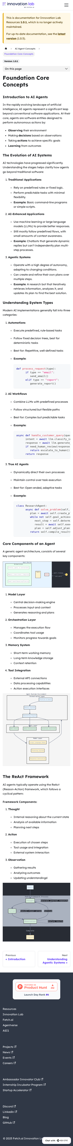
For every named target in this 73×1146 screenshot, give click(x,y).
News (6, 1052)
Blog (6, 1117)
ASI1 (6, 1030)
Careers (8, 1063)
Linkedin (8, 1111)
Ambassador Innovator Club (21, 1079)
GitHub (7, 1122)
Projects (8, 1046)
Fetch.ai (8, 1019)
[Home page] (6, 48)
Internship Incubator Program (23, 1084)
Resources (9, 1009)
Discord (8, 1106)
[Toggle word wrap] (60, 435)
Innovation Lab (13, 1014)
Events (7, 1057)
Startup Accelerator (15, 1090)
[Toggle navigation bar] (66, 5)
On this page (13, 68)
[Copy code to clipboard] (66, 368)
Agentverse (10, 1025)
